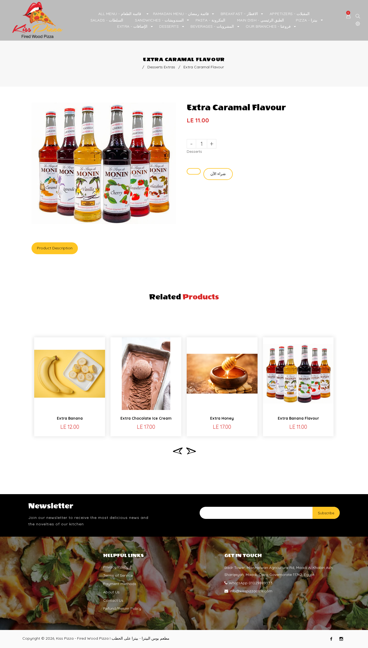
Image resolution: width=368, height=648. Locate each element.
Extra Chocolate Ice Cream (146, 418)
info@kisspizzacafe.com (251, 591)
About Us (111, 592)
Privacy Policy (115, 567)
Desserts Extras (161, 67)
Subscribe (326, 513)
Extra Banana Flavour (298, 418)
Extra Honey (222, 418)
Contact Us (113, 600)
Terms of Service (118, 575)
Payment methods (119, 583)
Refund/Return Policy (122, 608)
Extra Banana (70, 418)
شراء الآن (218, 173)
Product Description (54, 248)
